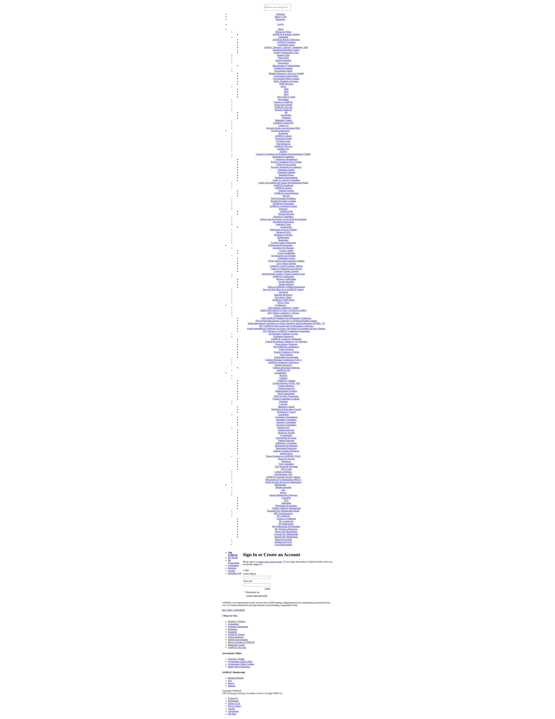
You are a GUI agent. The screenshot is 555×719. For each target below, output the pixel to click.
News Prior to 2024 (286, 97)
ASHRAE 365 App (283, 107)
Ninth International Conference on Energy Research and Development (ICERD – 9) (286, 323)
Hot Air (286, 196)
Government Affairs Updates (286, 78)
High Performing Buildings (283, 198)
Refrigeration (283, 237)
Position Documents (283, 68)
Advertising (233, 711)
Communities (280, 373)
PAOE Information (286, 393)
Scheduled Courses (286, 258)
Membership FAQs (283, 542)
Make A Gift (280, 16)
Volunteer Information (238, 626)
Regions (283, 375)
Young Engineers (236, 637)
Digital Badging (286, 284)
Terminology (286, 227)
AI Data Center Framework (283, 242)
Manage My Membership (286, 537)
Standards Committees (286, 419)
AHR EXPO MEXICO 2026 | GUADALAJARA (283, 310)
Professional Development (280, 245)
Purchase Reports (286, 214)
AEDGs (283, 151)
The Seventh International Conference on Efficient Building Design (286, 321)
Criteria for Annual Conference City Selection (286, 341)
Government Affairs (283, 71)
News (283, 86)
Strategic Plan (283, 55)
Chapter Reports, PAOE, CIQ (286, 383)
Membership (280, 485)
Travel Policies (286, 354)
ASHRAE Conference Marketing (286, 339)
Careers (231, 708)
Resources (286, 461)
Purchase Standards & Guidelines (286, 167)
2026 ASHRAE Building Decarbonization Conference (286, 318)
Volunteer (280, 14)
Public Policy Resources (239, 666)
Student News (286, 453)
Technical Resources (280, 130)
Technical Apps (283, 141)
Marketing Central (283, 120)
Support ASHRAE (283, 110)
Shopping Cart (234, 573)
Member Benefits (283, 487)
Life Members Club (283, 474)
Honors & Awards (286, 432)
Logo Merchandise (283, 544)
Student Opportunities (238, 639)
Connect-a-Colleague (286, 518)
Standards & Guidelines (283, 156)
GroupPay (286, 498)
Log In (280, 24)
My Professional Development (286, 526)
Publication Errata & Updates (283, 229)
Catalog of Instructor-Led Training (286, 268)
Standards (232, 632)
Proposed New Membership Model (283, 511)
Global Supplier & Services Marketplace (283, 482)
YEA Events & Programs (286, 466)
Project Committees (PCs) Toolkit (286, 162)
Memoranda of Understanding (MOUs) (283, 479)
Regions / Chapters (236, 621)
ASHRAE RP (286, 211)
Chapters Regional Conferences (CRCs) (283, 360)
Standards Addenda (286, 172)
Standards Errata (286, 175)
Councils (283, 404)
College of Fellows (283, 472)
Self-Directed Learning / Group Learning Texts (283, 274)
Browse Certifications (286, 279)
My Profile (233, 557)
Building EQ (283, 149)
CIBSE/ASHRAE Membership (286, 508)
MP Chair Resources (283, 513)
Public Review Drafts (286, 164)
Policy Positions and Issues (286, 81)
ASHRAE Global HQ (283, 123)
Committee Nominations (286, 417)
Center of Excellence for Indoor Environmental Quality (283, 183)
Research (283, 209)
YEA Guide (286, 469)
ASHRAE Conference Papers (283, 206)
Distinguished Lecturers (286, 391)
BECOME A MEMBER (233, 610)
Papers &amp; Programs (286, 344)
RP (286, 112)
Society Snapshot (283, 60)
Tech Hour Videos (283, 297)
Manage (231, 686)
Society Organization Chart (286, 52)
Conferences (280, 305)
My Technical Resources (286, 529)
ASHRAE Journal (283, 188)
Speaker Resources (283, 365)
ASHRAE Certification (283, 276)
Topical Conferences (283, 315)
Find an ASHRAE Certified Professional (286, 287)
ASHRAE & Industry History (286, 34)
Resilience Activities (283, 235)
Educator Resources (283, 294)
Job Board (283, 292)
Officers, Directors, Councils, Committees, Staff (286, 47)
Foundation (286, 115)
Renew (283, 492)
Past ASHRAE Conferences (286, 347)
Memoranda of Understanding (286, 65)
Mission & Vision (283, 32)
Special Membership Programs (283, 495)
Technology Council (286, 412)
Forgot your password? (256, 595)
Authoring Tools (283, 224)
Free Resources (283, 143)
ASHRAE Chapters (286, 380)
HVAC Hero (283, 302)
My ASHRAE (283, 516)
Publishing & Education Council (286, 409)
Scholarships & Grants (286, 438)
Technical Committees (283, 216)
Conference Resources (283, 336)
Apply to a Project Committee (286, 180)
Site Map (232, 714)
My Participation (286, 524)
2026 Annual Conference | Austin (283, 307)
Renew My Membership (286, 531)
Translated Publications (283, 222)
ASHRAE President (286, 42)
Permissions (233, 701)
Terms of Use (234, 703)
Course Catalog (286, 250)
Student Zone (283, 427)
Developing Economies (286, 505)
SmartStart (286, 503)
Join (283, 490)
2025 (286, 91)
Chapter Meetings (286, 386)
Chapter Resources (286, 388)
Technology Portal (283, 138)
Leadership (283, 37)
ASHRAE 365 (283, 370)
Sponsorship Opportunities (286, 357)
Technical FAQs (283, 232)
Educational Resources (286, 448)
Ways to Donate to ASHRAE (241, 642)
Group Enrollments (286, 253)
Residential (283, 240)
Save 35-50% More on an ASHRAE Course (283, 289)
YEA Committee (286, 464)
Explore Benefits (286, 281)
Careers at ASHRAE (283, 102)
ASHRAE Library (283, 136)
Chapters (283, 378)
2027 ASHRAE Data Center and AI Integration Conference (286, 326)
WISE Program (286, 84)
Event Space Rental (283, 104)
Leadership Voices (286, 45)
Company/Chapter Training (286, 271)
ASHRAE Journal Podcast (286, 193)
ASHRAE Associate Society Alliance (283, 477)
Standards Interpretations (286, 177)
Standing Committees (286, 422)
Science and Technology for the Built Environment (283, 219)
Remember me (253, 592)
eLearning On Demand (283, 248)
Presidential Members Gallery (286, 50)
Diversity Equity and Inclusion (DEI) (283, 128)
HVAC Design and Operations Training (286, 261)
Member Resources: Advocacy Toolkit (286, 73)
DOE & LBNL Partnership (286, 396)
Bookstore (280, 19)
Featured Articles (286, 190)
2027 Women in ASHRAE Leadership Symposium (286, 331)
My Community (286, 521)
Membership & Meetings (286, 445)
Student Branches (286, 440)
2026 (286, 89)
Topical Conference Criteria (286, 352)
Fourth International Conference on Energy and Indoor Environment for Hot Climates (286, 328)
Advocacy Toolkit (236, 659)
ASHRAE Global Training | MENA (286, 266)
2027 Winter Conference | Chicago (283, 313)
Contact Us (283, 125)
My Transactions (233, 561)
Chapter (231, 570)
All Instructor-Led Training (283, 255)
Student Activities (286, 430)
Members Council (286, 406)
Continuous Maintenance (286, 159)
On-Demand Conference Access (283, 334)
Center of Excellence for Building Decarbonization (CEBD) (283, 154)
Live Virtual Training (286, 263)
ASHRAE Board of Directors (286, 39)
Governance (283, 63)
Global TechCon (286, 349)
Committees (283, 414)
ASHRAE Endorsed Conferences (283, 362)
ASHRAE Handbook (283, 185)
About (280, 29)
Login (267, 588)
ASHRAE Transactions (283, 203)
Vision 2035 (283, 58)
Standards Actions (286, 170)
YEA (286, 500)
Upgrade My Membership (286, 534)
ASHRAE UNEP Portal (283, 300)
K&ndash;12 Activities (286, 443)
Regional (232, 568)
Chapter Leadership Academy (286, 399)
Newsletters (283, 99)
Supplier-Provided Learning (283, 201)
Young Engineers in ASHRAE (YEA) (283, 456)
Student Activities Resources (286, 451)
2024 (286, 94)
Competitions (286, 435)
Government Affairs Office (286, 76)
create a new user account (270, 561)
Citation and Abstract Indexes (286, 367)
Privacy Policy (234, 706)
